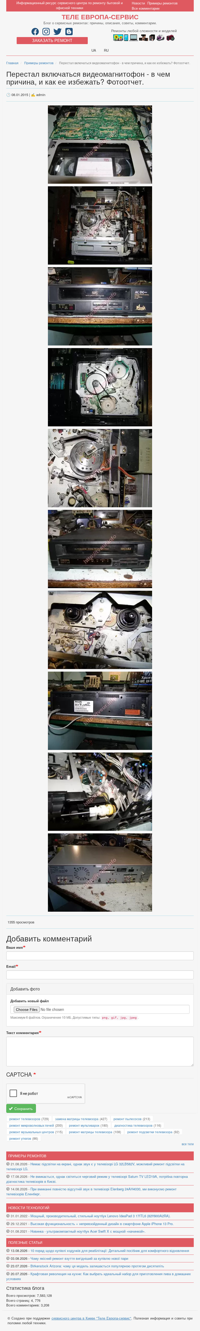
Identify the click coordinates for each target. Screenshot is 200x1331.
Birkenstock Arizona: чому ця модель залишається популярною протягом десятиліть (97, 1265)
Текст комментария (22, 1032)
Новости (138, 3)
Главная (12, 63)
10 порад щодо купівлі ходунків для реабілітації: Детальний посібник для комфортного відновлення (109, 1250)
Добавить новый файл (29, 1001)
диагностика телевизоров (133, 1125)
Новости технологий (28, 1207)
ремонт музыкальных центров (31, 1132)
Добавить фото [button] (25, 989)
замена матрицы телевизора (76, 1119)
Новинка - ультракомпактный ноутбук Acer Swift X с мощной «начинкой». (88, 1231)
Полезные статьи (25, 1242)
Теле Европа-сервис (100, 16)
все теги (188, 1144)
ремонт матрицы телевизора (90, 1132)
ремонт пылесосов (127, 1119)
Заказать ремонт (52, 40)
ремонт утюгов (20, 1138)
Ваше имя (14, 947)
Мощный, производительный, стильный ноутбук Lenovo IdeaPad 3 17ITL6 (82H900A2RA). (100, 1215)
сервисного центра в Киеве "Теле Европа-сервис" (92, 1318)
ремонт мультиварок (84, 1125)
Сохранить (23, 1108)
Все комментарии (145, 8)
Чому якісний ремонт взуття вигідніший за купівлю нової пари (79, 1258)
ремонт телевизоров (24, 1119)
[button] (100, 143)
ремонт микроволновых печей (31, 1125)
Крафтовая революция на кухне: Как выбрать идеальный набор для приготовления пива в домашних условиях (98, 1276)
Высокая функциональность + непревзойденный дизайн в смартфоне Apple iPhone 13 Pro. (102, 1223)
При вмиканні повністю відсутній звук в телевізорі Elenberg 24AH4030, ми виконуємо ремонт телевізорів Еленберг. (91, 1191)
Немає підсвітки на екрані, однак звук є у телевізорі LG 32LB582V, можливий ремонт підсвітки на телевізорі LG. (95, 1166)
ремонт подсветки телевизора (149, 1132)
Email (11, 966)
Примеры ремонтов (162, 3)
